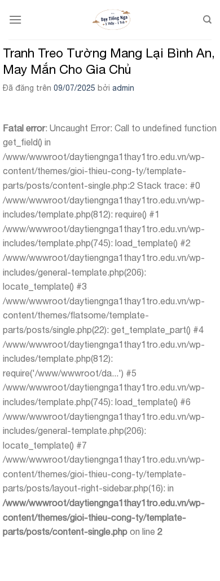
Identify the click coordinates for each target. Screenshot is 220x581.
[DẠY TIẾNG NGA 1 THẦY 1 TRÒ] (112, 19)
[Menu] (15, 19)
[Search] (207, 19)
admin (123, 87)
